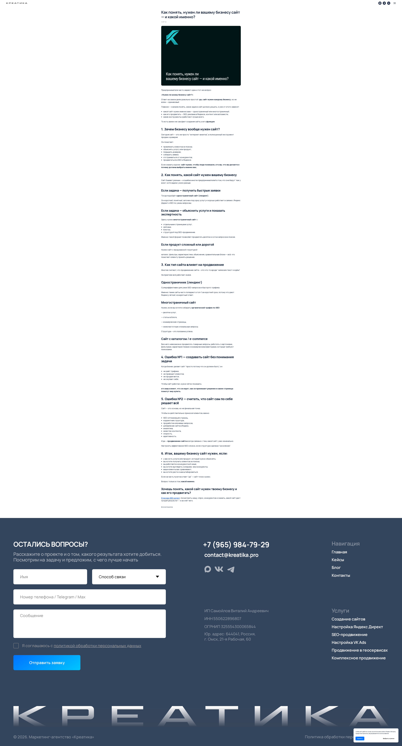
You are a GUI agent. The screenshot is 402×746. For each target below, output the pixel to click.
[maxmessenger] (379, 3)
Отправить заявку (47, 662)
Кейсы (338, 559)
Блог (336, 567)
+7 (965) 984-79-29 (236, 544)
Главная (339, 552)
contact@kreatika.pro (231, 554)
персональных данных (119, 645)
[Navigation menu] (394, 3)
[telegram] (384, 3)
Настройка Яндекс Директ (357, 626)
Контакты (341, 575)
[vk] (388, 3)
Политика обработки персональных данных (347, 737)
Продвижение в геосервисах (360, 650)
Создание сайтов (348, 619)
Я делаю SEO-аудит (170, 498)
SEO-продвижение (349, 634)
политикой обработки (76, 645)
